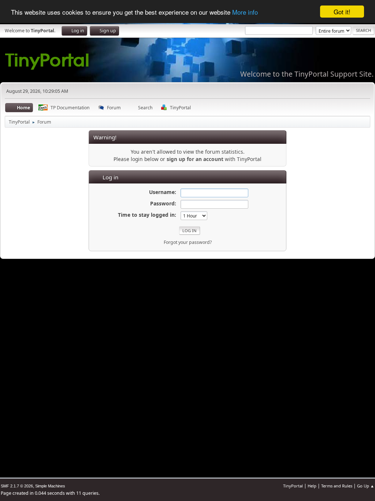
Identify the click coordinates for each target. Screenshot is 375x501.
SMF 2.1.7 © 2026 (17, 486)
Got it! (342, 11)
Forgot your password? (188, 242)
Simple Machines (50, 486)
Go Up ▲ (365, 486)
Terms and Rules (336, 486)
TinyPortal (293, 486)
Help (312, 486)
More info (245, 12)
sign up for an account (195, 159)
